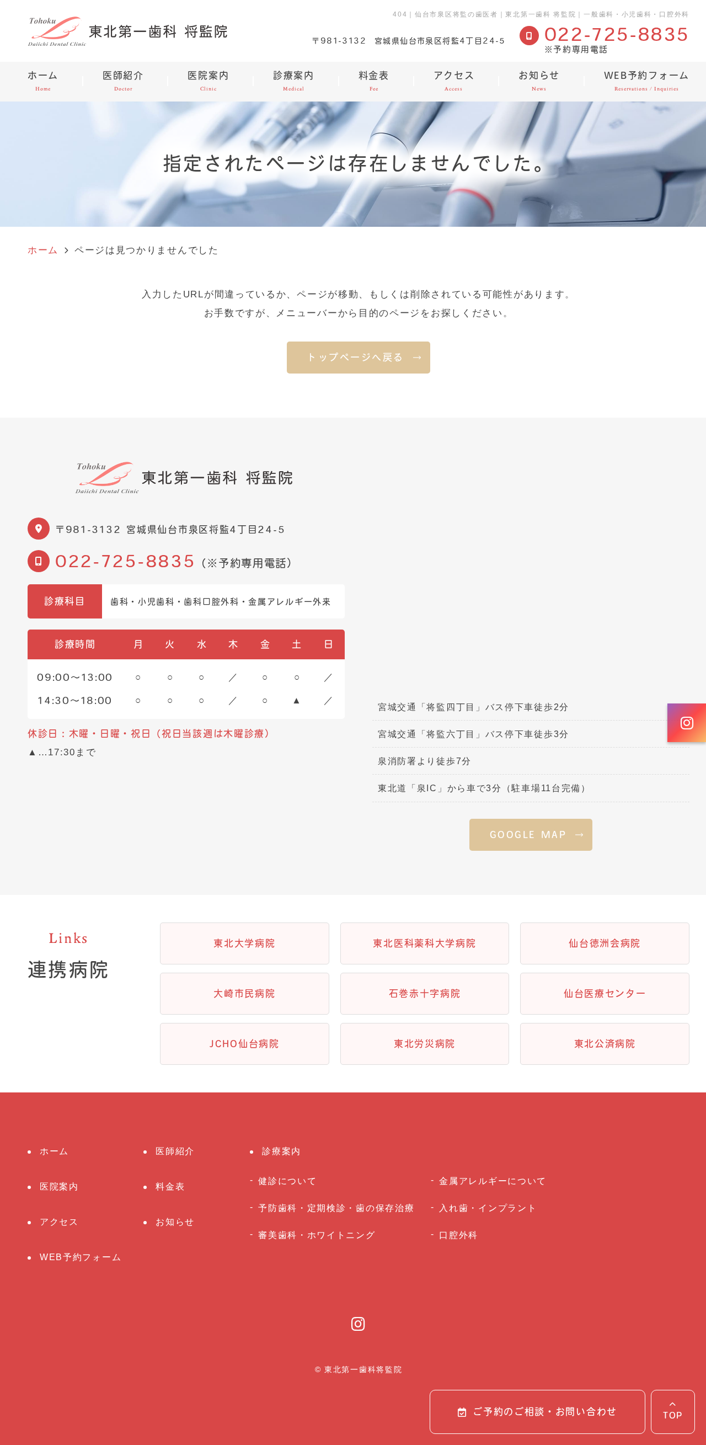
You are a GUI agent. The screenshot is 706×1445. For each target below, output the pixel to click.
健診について (287, 1181)
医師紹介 (123, 81)
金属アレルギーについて (493, 1181)
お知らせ (539, 81)
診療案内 (293, 81)
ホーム (43, 81)
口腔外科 (458, 1235)
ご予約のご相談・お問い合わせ (545, 1411)
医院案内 (208, 81)
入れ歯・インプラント (488, 1208)
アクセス (454, 81)
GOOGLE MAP (528, 834)
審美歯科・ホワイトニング (316, 1235)
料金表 (374, 81)
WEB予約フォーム (646, 81)
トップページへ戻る (355, 357)
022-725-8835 (125, 561)
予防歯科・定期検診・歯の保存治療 (336, 1208)
